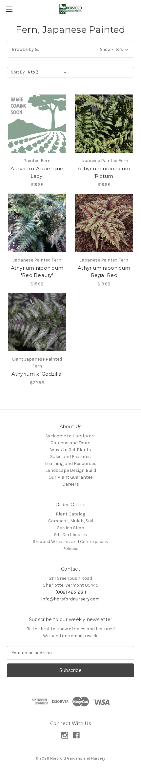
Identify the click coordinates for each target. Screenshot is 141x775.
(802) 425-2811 (70, 592)
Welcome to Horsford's (70, 436)
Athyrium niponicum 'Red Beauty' (37, 272)
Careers (70, 484)
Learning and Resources (70, 463)
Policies (70, 548)
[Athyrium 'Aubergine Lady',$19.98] (37, 123)
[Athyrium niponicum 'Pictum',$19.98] (104, 123)
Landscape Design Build (70, 470)
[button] (70, 49)
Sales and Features (70, 456)
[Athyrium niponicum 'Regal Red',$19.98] (104, 223)
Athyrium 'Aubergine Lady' (37, 172)
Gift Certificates (70, 534)
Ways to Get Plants (70, 449)
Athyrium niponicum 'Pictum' (104, 172)
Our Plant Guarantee (70, 477)
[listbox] (48, 72)
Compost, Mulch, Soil (70, 521)
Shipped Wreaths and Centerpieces (70, 541)
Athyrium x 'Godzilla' (37, 374)
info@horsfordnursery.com (70, 599)
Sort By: (18, 72)
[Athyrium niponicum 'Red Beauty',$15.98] (37, 223)
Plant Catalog (70, 514)
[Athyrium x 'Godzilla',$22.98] (37, 322)
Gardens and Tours (70, 443)
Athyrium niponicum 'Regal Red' (104, 272)
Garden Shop (70, 528)
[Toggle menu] (9, 9)
